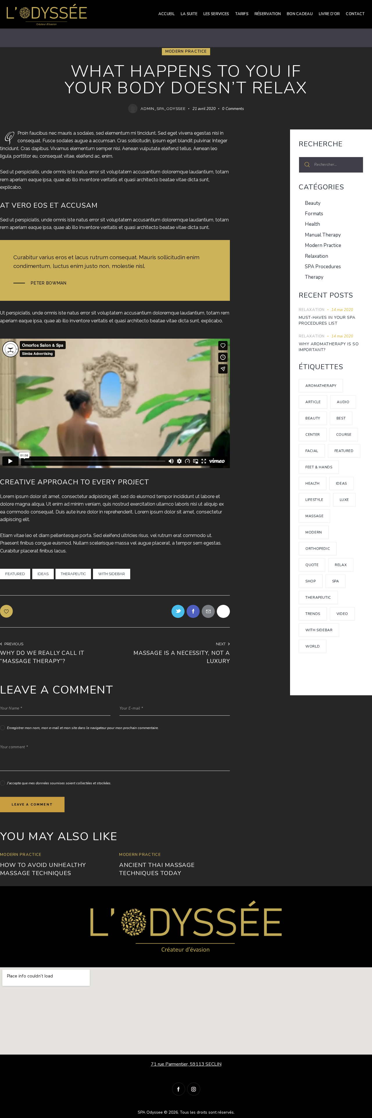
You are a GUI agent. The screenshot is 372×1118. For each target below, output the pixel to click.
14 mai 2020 (342, 309)
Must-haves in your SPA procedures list (327, 320)
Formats (314, 213)
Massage (314, 516)
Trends (312, 614)
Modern (313, 532)
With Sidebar (111, 574)
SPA (335, 581)
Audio (343, 402)
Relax (341, 565)
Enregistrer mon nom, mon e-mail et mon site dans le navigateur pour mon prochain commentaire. (83, 728)
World (312, 646)
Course (344, 434)
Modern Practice (186, 51)
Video (342, 614)
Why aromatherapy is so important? (329, 347)
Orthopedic (317, 548)
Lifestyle (314, 499)
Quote (312, 565)
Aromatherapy (320, 385)
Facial (311, 451)
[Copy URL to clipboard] (223, 611)
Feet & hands (318, 467)
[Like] (7, 611)
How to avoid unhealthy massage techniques (43, 869)
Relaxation (316, 256)
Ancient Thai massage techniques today (157, 869)
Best (341, 418)
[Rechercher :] (331, 164)
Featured (15, 574)
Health (312, 224)
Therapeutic (73, 574)
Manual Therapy (323, 234)
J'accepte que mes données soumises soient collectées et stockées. (59, 783)
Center (312, 434)
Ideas (43, 574)
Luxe (344, 499)
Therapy (314, 277)
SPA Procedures (323, 266)
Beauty (313, 203)
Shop (310, 581)
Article (313, 402)
